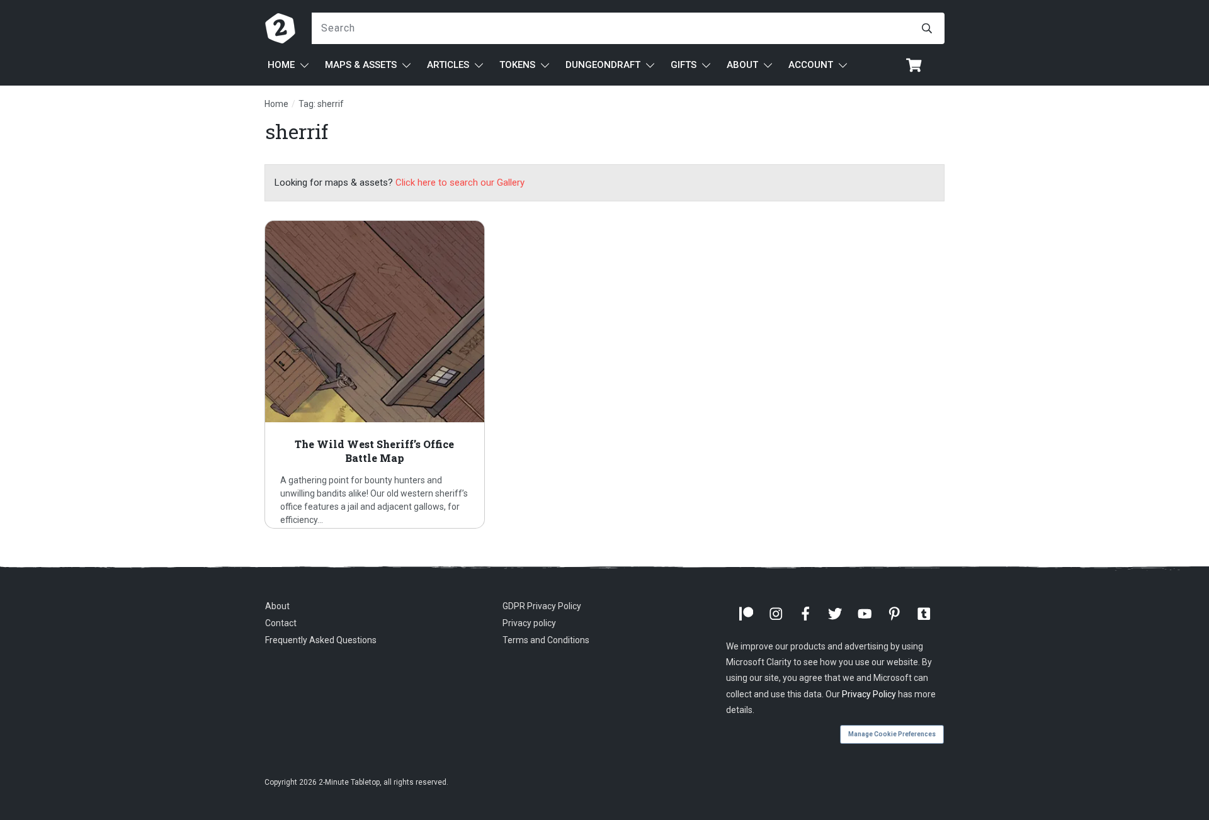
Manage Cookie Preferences (892, 734)
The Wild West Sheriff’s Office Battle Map (374, 374)
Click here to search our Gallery (460, 182)
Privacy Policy (869, 694)
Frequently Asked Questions (321, 640)
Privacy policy (529, 623)
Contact (281, 623)
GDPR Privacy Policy (541, 606)
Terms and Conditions (545, 640)
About (277, 606)
